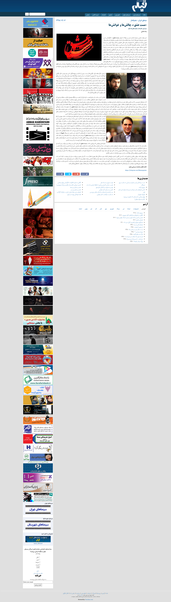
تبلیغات (89, 593)
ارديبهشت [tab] (136, 209)
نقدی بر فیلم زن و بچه (75, 187)
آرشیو (110, 15)
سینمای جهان (126, 15)
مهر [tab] (106, 209)
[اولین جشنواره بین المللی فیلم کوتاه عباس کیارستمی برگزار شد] (38, 128)
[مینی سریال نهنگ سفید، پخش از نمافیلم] (38, 83)
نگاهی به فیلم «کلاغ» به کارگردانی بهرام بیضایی (69, 182)
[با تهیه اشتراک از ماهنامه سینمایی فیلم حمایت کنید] (38, 43)
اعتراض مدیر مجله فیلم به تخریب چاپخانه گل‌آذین (69, 192)
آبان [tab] (101, 209)
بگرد (27, 14)
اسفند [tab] (80, 209)
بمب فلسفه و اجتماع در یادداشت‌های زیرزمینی (101, 192)
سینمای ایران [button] (136, 15)
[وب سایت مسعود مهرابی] (38, 197)
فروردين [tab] (143, 209)
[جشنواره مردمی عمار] (38, 281)
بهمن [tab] (86, 209)
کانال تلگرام (66, 593)
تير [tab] (123, 209)
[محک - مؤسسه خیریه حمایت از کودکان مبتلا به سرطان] (38, 53)
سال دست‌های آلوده (138, 234)
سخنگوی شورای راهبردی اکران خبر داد (133, 222)
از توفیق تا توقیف (138, 227)
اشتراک (104, 15)
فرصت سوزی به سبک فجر (107, 182)
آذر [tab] (96, 209)
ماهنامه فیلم (81, 595)
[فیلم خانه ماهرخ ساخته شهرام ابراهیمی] (38, 149)
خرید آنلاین (96, 15)
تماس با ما (72, 593)
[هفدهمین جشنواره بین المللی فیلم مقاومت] (38, 260)
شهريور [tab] (112, 209)
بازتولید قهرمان (141, 194)
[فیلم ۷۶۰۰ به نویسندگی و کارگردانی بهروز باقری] (38, 109)
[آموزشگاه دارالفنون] (38, 330)
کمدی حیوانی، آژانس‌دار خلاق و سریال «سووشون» (68, 185)
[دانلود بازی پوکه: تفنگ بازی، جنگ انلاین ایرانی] (38, 73)
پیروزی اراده (142, 187)
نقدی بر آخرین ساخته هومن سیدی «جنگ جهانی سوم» (129, 217)
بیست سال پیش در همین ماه (136, 229)
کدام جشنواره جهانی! (139, 199)
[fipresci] (38, 181)
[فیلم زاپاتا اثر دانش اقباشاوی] (38, 223)
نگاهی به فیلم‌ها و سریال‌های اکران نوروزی (133, 215)
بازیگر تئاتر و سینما (138, 225)
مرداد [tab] (118, 209)
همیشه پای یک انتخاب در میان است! (134, 236)
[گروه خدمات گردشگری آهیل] (38, 270)
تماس (87, 15)
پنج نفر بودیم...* (139, 232)
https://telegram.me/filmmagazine (136, 170)
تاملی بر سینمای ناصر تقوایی (106, 190)
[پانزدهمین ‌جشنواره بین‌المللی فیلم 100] (38, 33)
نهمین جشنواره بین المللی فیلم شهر (104, 187)
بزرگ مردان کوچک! (138, 241)
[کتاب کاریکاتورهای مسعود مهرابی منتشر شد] (38, 96)
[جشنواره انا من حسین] (38, 320)
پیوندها (99, 593)
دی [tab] (91, 209)
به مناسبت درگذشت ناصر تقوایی (105, 194)
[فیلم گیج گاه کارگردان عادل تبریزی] (38, 161)
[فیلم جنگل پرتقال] (38, 171)
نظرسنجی (83, 593)
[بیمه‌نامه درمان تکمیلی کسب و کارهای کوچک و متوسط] (38, 22)
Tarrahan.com (89, 599)
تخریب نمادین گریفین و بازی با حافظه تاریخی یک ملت (99, 185)
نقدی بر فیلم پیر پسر (76, 190)
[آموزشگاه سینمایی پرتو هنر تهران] (38, 247)
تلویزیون (117, 15)
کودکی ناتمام (139, 220)
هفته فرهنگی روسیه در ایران (74, 194)
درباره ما (78, 593)
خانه (144, 15)
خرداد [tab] (128, 209)
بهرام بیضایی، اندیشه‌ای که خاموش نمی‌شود (134, 197)
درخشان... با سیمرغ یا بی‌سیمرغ (135, 239)
